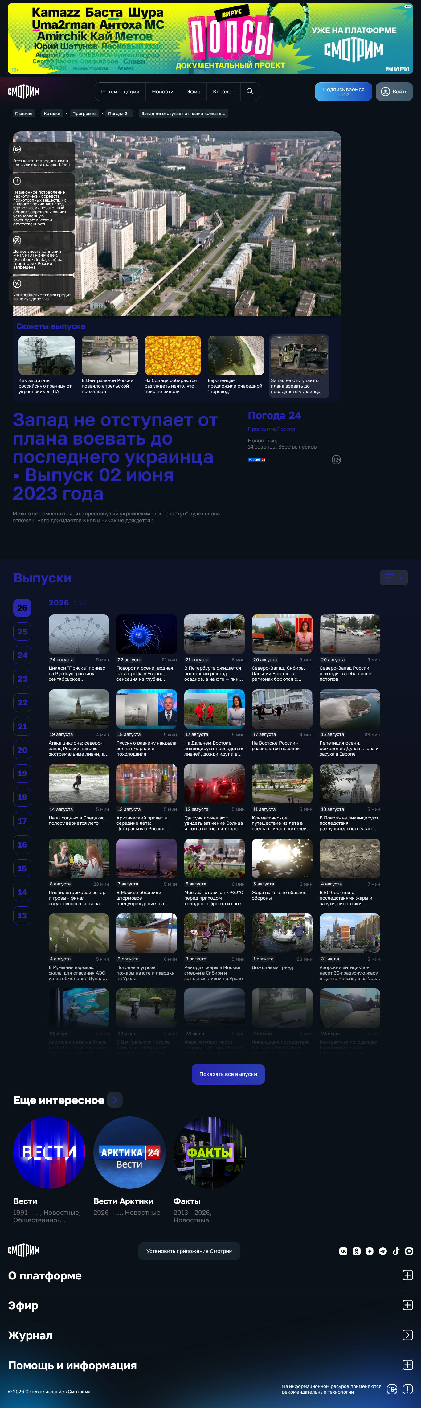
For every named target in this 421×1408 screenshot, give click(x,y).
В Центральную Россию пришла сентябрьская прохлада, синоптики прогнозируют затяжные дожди (144, 1053)
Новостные (262, 440)
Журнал (30, 1335)
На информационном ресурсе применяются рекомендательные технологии (332, 1389)
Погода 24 (119, 113)
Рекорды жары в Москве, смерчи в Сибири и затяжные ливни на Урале (213, 972)
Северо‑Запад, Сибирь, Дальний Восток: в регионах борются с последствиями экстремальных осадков (279, 679)
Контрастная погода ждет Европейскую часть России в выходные (349, 1047)
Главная (23, 113)
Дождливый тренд (272, 967)
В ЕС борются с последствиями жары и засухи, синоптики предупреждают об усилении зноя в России (347, 903)
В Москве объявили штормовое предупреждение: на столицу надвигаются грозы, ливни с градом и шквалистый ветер (144, 906)
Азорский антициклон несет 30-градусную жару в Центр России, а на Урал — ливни (349, 975)
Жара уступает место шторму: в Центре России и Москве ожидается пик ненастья (213, 1050)
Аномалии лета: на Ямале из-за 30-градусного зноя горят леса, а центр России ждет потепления (78, 1050)
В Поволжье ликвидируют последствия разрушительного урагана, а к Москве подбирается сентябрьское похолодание (350, 831)
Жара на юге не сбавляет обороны (280, 895)
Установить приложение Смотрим (189, 1251)
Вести (25, 1201)
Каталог (52, 113)
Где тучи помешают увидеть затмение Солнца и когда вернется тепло (213, 823)
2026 (80, 602)
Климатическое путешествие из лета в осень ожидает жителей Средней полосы (279, 826)
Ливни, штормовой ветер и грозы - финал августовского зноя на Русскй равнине (77, 900)
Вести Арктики (123, 1201)
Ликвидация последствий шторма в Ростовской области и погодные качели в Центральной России (281, 1053)
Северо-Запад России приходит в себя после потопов (345, 673)
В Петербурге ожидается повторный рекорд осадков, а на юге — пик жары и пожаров (212, 676)
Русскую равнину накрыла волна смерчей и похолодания (146, 748)
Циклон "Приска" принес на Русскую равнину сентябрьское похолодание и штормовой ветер (77, 679)
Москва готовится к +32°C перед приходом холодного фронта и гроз (213, 897)
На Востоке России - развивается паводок (276, 745)
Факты (187, 1201)
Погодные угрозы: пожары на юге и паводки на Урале (145, 972)
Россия (286, 428)
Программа (84, 113)
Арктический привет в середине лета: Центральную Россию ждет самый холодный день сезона (141, 829)
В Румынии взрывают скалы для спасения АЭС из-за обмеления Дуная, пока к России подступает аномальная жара (78, 978)
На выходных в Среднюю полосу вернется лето (77, 820)
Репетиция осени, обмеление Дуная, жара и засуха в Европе (349, 748)
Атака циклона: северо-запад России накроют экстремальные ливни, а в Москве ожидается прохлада (78, 754)
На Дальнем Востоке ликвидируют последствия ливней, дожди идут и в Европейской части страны (214, 754)
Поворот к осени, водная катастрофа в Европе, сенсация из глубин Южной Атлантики (144, 676)
